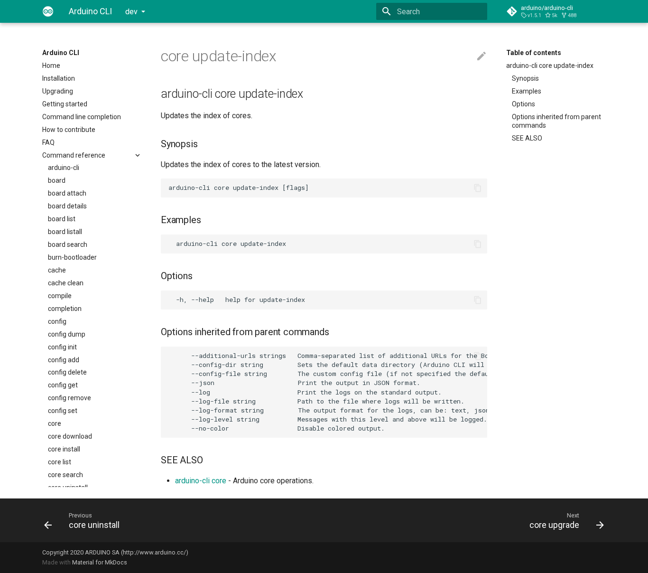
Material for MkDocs (99, 562)
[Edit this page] (481, 56)
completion (65, 308)
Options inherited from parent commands (556, 121)
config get (63, 385)
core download (70, 436)
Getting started (64, 104)
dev (131, 11)
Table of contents (533, 52)
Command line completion (81, 117)
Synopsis (525, 78)
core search (65, 475)
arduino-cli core (200, 480)
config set (62, 410)
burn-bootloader (72, 257)
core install (64, 449)
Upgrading (57, 91)
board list (61, 219)
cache (57, 270)
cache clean (65, 283)
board (56, 180)
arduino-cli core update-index (549, 65)
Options (523, 104)
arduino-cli (63, 167)
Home (51, 65)
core (54, 423)
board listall (65, 231)
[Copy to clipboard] (477, 188)
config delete (67, 372)
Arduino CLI (60, 52)
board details (67, 206)
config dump (66, 334)
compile (60, 296)
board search (67, 244)
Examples (526, 91)
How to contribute (68, 129)
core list (59, 462)
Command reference (73, 155)
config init (62, 347)
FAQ (48, 142)
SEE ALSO (527, 138)
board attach (67, 193)
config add (63, 360)
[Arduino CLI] (47, 11)
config (57, 321)
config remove (69, 398)
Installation (58, 78)
